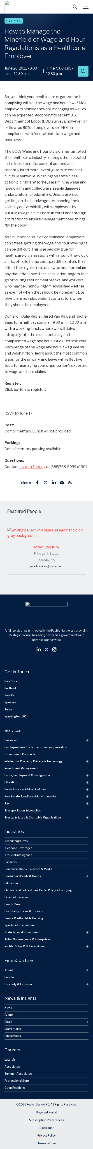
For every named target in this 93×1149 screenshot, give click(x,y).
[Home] (16, 7)
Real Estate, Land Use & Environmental (30, 796)
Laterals (10, 1059)
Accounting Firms (16, 841)
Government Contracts (20, 754)
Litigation (11, 782)
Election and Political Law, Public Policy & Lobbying (38, 890)
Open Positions (15, 1087)
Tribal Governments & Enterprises (28, 939)
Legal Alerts (13, 1029)
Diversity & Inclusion (18, 984)
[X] (45, 482)
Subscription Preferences (46, 1120)
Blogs (8, 1021)
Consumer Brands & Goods (23, 876)
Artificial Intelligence (18, 855)
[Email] (62, 482)
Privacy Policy (46, 1135)
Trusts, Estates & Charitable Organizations (33, 817)
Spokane (10, 702)
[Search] (75, 7)
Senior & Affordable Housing (24, 918)
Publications (13, 1036)
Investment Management (21, 768)
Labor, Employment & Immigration (27, 775)
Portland (10, 688)
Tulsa (8, 709)
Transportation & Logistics (23, 810)
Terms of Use (46, 1143)
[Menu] (85, 7)
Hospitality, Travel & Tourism (24, 911)
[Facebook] (37, 482)
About (9, 970)
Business (11, 740)
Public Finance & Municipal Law (25, 789)
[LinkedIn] (53, 482)
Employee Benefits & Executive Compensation (36, 747)
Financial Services (17, 897)
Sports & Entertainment (21, 925)
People (9, 977)
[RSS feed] (70, 482)
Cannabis (11, 862)
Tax (7, 803)
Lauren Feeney (32, 467)
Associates (12, 1066)
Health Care (12, 904)
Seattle (9, 695)
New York (11, 681)
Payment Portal (46, 1112)
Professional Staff (17, 1080)
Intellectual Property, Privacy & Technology (33, 761)
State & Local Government (22, 932)
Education (11, 883)
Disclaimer (47, 1128)
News (8, 1007)
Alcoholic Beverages (19, 848)
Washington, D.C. (16, 716)
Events (13, 21)
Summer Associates (18, 1073)
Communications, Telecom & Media (28, 869)
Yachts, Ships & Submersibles (25, 946)
